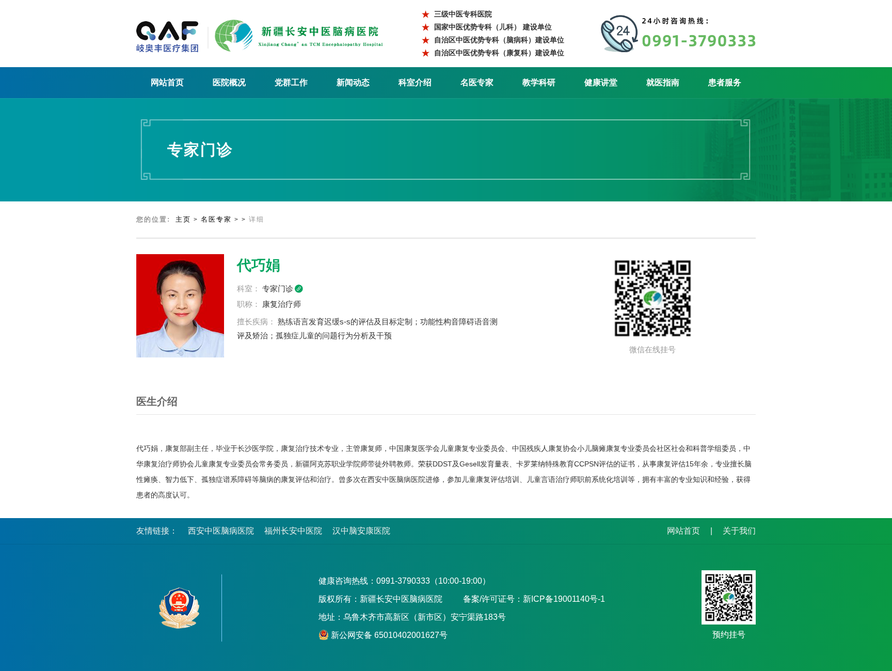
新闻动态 (353, 82)
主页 (183, 219)
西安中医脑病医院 (221, 530)
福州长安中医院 (293, 530)
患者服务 (724, 82)
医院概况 (229, 82)
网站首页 (167, 82)
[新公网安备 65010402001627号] (178, 608)
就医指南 (662, 82)
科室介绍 (415, 82)
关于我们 (739, 530)
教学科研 (538, 82)
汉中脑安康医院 (361, 530)
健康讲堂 (600, 82)
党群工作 (291, 82)
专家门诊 (277, 288)
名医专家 (476, 82)
